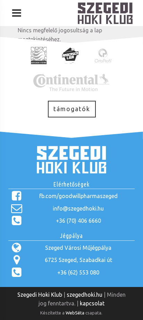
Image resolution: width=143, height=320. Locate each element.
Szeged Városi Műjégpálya (78, 248)
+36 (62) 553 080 (78, 272)
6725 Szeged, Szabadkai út (78, 260)
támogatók (71, 109)
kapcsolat (92, 303)
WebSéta (75, 312)
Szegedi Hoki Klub (39, 295)
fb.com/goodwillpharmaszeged (78, 196)
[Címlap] (105, 22)
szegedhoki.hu (84, 295)
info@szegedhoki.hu (78, 208)
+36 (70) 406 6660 (78, 221)
